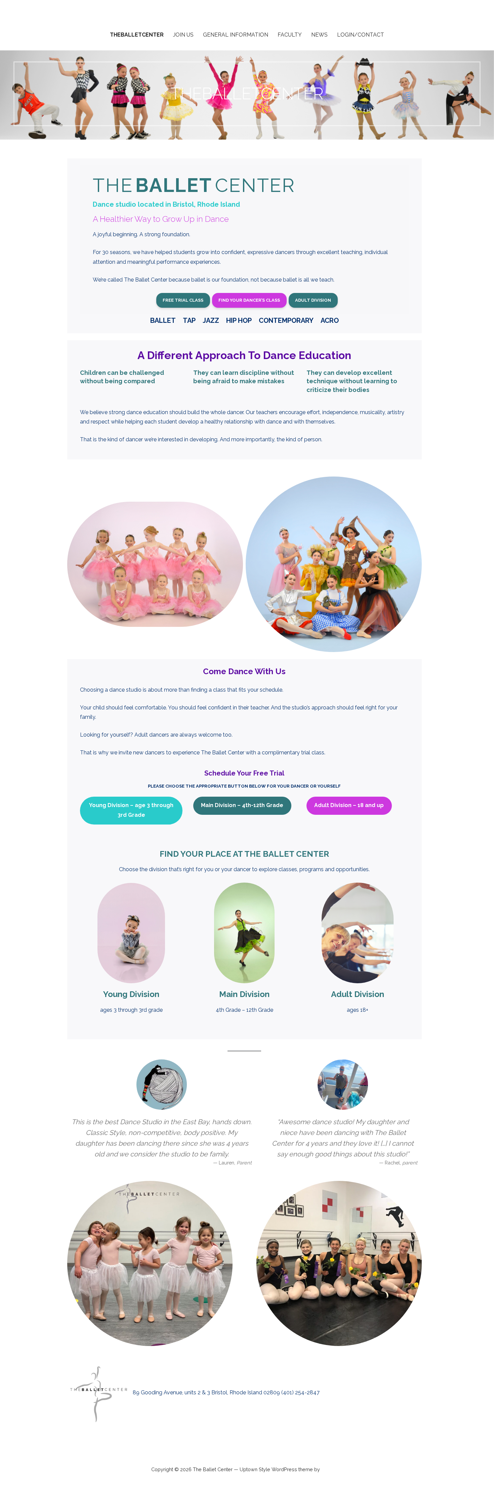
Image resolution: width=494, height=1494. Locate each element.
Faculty (290, 35)
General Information (235, 35)
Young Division (131, 994)
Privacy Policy (247, 1446)
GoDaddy (331, 1469)
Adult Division (357, 994)
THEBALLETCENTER (137, 35)
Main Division (244, 994)
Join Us (183, 35)
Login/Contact (360, 35)
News (319, 35)
